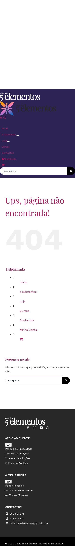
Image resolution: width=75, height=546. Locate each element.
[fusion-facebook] (27, 427)
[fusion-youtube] (41, 427)
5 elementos (28, 291)
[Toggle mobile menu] (1, 117)
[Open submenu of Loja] (8, 141)
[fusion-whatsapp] (47, 427)
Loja (22, 301)
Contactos (27, 320)
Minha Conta (28, 329)
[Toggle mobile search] (4, 117)
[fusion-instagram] (34, 427)
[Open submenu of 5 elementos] (17, 135)
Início (23, 282)
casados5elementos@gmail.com (29, 523)
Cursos (24, 310)
